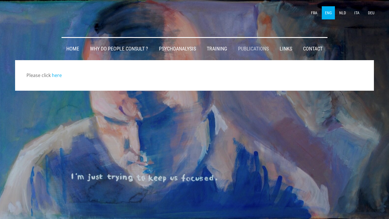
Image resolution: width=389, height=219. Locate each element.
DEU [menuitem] (371, 13)
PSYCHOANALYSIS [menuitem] (177, 49)
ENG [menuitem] (328, 13)
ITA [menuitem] (356, 13)
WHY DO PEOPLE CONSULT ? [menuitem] (119, 49)
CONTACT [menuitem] (313, 49)
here (57, 75)
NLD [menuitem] (342, 13)
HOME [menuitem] (72, 49)
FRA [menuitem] (314, 13)
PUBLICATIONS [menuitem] (253, 49)
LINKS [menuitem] (286, 49)
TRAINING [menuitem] (217, 49)
